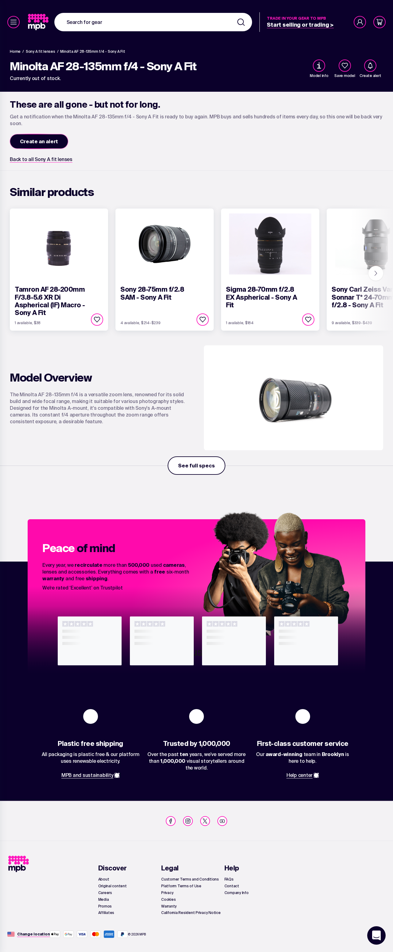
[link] (38, 22)
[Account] (360, 22)
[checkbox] (345, 66)
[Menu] (13, 22)
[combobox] (153, 22)
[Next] (375, 273)
